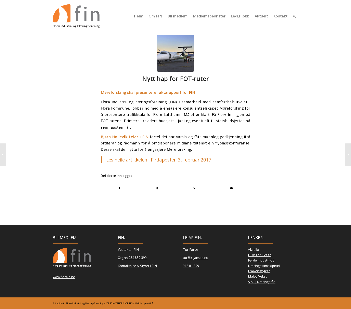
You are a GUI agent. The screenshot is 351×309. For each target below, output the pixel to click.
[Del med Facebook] (119, 188)
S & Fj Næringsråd (261, 282)
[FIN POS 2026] (76, 16)
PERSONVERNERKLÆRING (119, 303)
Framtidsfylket (259, 271)
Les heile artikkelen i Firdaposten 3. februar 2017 (158, 160)
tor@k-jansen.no (195, 257)
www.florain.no (64, 277)
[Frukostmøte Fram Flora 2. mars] (348, 154)
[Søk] (294, 16)
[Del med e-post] (231, 188)
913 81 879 (191, 266)
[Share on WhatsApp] (194, 188)
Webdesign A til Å (144, 303)
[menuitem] (138, 16)
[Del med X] (157, 188)
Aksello (253, 249)
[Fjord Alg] (3, 154)
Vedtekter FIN (128, 249)
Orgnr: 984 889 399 (132, 257)
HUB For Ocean (259, 255)
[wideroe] (175, 53)
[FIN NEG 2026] (72, 257)
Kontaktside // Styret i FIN (137, 266)
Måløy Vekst (257, 276)
